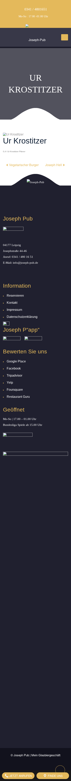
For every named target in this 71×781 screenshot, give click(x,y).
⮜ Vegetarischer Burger (22, 165)
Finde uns (55, 776)
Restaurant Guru (18, 396)
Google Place (16, 361)
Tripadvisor (14, 375)
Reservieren (15, 295)
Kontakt (12, 302)
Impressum (14, 309)
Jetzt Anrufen (20, 776)
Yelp (10, 382)
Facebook (14, 368)
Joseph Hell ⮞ (55, 165)
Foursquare (15, 389)
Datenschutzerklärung (22, 316)
